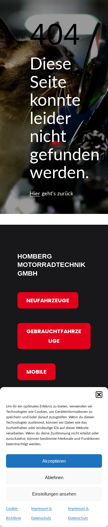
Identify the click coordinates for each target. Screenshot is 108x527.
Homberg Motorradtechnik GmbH (51, 265)
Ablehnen (54, 477)
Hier (35, 194)
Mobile (36, 371)
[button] (99, 395)
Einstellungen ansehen (54, 493)
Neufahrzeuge (47, 300)
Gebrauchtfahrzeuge (54, 336)
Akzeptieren (54, 460)
